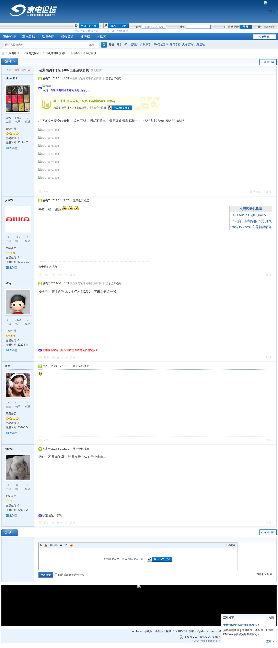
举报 (268, 191)
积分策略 (67, 36)
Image (51, 545)
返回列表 (269, 62)
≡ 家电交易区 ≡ (32, 53)
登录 (63, 108)
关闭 (271, 617)
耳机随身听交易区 (56, 53)
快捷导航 (264, 36)
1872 (18, 320)
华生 (7, 366)
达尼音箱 (175, 44)
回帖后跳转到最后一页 (71, 574)
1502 (8, 117)
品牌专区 (48, 36)
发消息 (13, 148)
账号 (138, 26)
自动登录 (233, 26)
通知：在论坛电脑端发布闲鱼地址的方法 (66, 90)
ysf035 (9, 200)
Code (66, 545)
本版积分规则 (264, 574)
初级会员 (11, 496)
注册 (258, 26)
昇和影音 (145, 44)
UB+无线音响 (160, 44)
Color (46, 545)
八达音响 (199, 44)
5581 (18, 117)
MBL (126, 44)
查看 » (270, 641)
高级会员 (11, 128)
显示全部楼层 (113, 78)
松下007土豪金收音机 (83, 53)
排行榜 (85, 36)
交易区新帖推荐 (251, 209)
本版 (92, 45)
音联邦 (135, 44)
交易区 (101, 36)
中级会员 (11, 248)
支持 (60, 274)
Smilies (71, 545)
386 (18, 237)
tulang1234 (11, 78)
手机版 (148, 631)
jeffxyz (9, 283)
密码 (182, 26)
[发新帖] (9, 61)
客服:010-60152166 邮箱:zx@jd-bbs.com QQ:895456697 (199, 631)
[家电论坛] (33, 17)
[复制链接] (96, 70)
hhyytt (8, 448)
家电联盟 (28, 36)
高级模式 (230, 545)
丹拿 (119, 44)
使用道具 (255, 191)
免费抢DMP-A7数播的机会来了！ (242, 624)
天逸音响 (187, 44)
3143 (18, 402)
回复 (46, 191)
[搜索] (103, 45)
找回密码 (268, 26)
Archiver (137, 631)
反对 (72, 274)
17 (8, 320)
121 (18, 485)
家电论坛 (3, 53)
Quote (61, 545)
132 (8, 402)
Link (56, 545)
